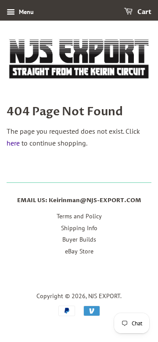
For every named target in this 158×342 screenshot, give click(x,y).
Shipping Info (79, 228)
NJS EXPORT (104, 296)
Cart (143, 12)
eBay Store (79, 251)
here (13, 143)
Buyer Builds (79, 239)
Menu (25, 12)
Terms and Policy (79, 216)
